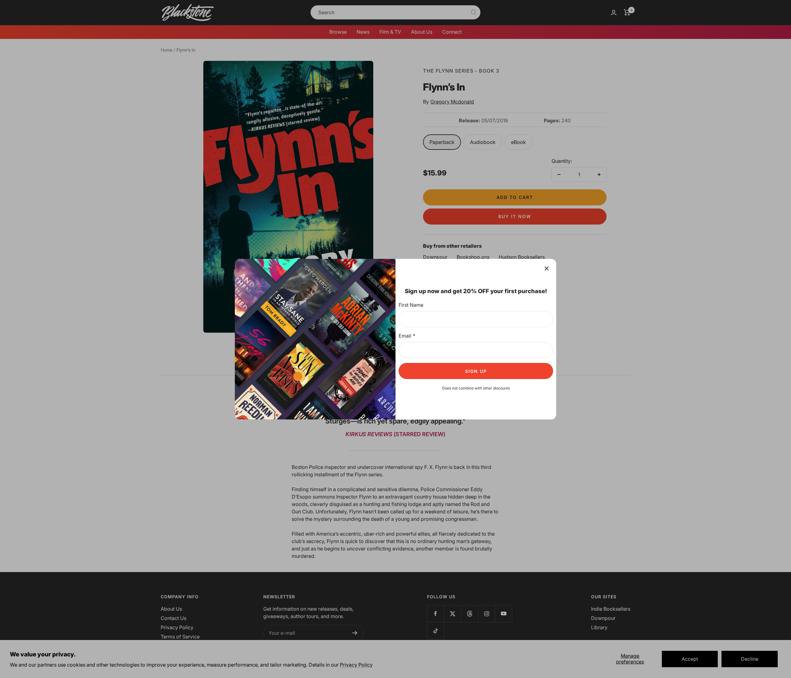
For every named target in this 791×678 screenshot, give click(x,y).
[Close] (546, 268)
